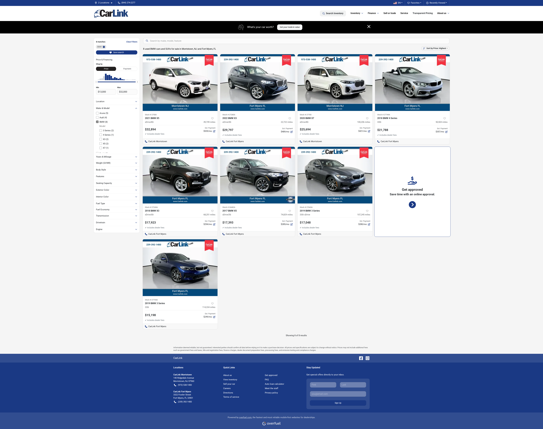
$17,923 (150, 222)
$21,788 (382, 130)
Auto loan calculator (274, 384)
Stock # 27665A (306, 207)
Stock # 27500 (151, 115)
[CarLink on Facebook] (360, 358)
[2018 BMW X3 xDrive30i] (180, 175)
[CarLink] (111, 13)
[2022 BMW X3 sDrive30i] (257, 82)
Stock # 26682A (228, 207)
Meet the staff (271, 388)
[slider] (96, 82)
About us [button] (441, 13)
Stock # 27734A (151, 300)
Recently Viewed (437, 3)
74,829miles (287, 214)
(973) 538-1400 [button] (185, 385)
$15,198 (150, 315)
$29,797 (227, 130)
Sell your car (229, 384)
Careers (227, 388)
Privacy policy (271, 392)
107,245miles (363, 214)
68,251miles (209, 214)
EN (399, 3)
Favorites (415, 3)
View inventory (230, 379)
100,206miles (363, 122)
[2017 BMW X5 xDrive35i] (257, 175)
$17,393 (227, 222)
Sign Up (338, 403)
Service (404, 13)
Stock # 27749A (383, 115)
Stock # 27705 (305, 115)
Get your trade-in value (290, 27)
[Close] (369, 26)
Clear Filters (131, 42)
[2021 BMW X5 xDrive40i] (180, 82)
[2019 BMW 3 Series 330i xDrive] (335, 175)
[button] (105, 3)
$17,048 (305, 222)
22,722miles (287, 122)
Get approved (271, 375)
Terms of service (231, 397)
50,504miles (442, 122)
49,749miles (209, 122)
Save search (118, 52)
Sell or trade (389, 13)
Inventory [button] (355, 13)
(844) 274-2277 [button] (128, 2)
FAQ (267, 379)
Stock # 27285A (228, 115)
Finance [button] (372, 13)
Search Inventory (334, 13)
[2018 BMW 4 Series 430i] (412, 82)
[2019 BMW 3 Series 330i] (180, 267)
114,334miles (208, 307)
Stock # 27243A (151, 207)
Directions (228, 392)
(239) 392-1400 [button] (185, 401)
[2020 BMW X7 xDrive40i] (335, 82)
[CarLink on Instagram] (366, 358)
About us (227, 375)
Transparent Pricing (423, 13)
